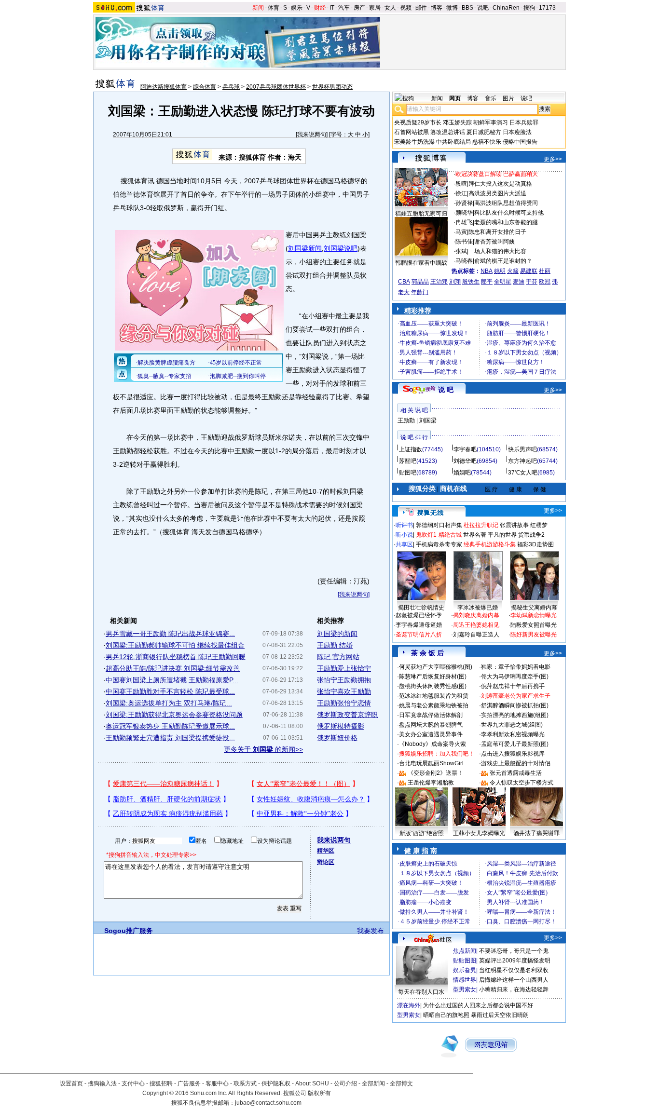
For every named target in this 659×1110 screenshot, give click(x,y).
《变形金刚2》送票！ (435, 773)
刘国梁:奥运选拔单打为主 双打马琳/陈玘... (169, 703)
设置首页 (71, 1083)
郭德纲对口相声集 (439, 525)
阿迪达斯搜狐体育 (163, 86)
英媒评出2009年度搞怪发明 (514, 960)
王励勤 (406, 420)
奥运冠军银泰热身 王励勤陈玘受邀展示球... (170, 726)
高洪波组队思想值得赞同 (506, 203)
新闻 (258, 7)
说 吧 (445, 389)
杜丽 (544, 271)
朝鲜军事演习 (490, 122)
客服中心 (217, 1083)
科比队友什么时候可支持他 (509, 212)
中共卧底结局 (453, 141)
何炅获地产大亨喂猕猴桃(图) (435, 666)
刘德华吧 (465, 461)
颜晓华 (464, 212)
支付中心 (133, 1083)
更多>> (553, 159)
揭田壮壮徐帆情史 (421, 607)
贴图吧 (407, 472)
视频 (406, 7)
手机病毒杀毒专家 (439, 544)
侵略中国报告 (520, 141)
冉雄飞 (464, 222)
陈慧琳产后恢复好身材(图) (433, 676)
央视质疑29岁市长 (417, 122)
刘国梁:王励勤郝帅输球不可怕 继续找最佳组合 (175, 645)
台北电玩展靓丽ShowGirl (431, 763)
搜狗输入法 (102, 1083)
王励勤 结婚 (335, 645)
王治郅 (439, 281)
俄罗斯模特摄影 (340, 726)
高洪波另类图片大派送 (497, 193)
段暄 (461, 183)
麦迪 (518, 281)
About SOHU (312, 1083)
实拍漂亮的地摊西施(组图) (515, 715)
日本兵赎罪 (523, 122)
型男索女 (464, 989)
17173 (547, 7)
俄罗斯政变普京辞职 (347, 714)
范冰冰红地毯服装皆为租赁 (433, 695)
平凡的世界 (502, 534)
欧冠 (544, 281)
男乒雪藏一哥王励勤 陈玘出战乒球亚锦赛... (170, 633)
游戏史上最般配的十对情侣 (515, 763)
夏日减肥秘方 (484, 132)
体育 (273, 7)
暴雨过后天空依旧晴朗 (500, 1015)
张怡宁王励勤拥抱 (344, 680)
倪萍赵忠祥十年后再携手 (513, 686)
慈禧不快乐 (486, 141)
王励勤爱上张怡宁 (344, 668)
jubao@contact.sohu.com (268, 1102)
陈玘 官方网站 (338, 657)
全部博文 (401, 1083)
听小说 (404, 534)
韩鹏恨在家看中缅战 (421, 262)
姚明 (500, 271)
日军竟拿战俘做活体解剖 (431, 715)
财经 (320, 7)
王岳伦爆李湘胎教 (431, 782)
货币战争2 (531, 534)
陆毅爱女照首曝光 (533, 625)
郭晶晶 (420, 281)
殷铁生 (471, 281)
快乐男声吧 (522, 449)
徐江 (461, 193)
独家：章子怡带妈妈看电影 (515, 666)
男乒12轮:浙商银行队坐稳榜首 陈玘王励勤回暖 (176, 657)
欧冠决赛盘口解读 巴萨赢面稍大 (496, 174)
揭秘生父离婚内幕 (534, 607)
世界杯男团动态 (332, 86)
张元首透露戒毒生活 (516, 773)
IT (332, 7)
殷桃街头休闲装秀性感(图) (433, 686)
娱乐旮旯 (464, 970)
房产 (359, 7)
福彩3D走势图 (535, 544)
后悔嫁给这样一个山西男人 (514, 979)
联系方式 (245, 1083)
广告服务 (189, 1083)
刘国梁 (428, 420)
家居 (375, 7)
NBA (487, 271)
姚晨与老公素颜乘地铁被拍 (433, 705)
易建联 (528, 271)
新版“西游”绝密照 (421, 833)
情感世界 (464, 979)
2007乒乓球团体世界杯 (276, 86)
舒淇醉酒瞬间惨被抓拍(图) (515, 705)
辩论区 (325, 862)
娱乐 (296, 7)
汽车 (344, 7)
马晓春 (464, 260)
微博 (452, 7)
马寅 (461, 232)
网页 (455, 98)
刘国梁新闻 (305, 248)
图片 (508, 98)
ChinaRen (506, 7)
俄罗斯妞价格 (337, 738)
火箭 (513, 271)
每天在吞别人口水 (421, 991)
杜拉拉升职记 (481, 525)
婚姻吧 (462, 472)
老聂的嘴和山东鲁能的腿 (506, 222)
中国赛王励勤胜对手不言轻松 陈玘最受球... (170, 691)
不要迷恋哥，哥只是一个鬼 (514, 951)
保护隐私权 (275, 1083)
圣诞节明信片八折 (419, 634)
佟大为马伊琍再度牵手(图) (515, 676)
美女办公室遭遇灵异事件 (431, 734)
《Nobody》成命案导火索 (432, 744)
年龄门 (419, 292)
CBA (404, 281)
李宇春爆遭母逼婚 (419, 625)
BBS (467, 7)
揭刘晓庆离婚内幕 (476, 615)
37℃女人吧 (522, 472)
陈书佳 (464, 241)
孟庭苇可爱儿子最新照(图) (515, 744)
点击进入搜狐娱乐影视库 (513, 753)
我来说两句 (311, 134)
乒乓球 (231, 86)
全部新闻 (373, 1083)
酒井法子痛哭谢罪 (536, 833)
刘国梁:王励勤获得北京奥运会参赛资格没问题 (174, 714)
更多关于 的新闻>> (263, 749)
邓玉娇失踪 (457, 122)
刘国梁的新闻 (337, 633)
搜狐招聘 (161, 1083)
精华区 (325, 850)
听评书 (404, 525)
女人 (390, 7)
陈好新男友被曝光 (533, 634)
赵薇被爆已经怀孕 (419, 615)
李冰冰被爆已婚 (477, 607)
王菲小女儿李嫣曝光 (479, 833)
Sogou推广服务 (128, 930)
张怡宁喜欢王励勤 (344, 691)
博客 (436, 7)
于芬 (531, 281)
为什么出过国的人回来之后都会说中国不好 (478, 1005)
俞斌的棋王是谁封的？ (503, 260)
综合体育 (204, 86)
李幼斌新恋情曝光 (533, 615)
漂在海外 (408, 1005)
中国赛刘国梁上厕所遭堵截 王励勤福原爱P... (172, 680)
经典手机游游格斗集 (490, 544)
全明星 (502, 281)
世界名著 (474, 534)
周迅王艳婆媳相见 (476, 625)
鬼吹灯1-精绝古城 (439, 534)
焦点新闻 (464, 951)
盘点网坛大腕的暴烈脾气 (431, 724)
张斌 (461, 251)
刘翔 (455, 281)
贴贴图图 (464, 960)
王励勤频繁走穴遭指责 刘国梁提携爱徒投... (170, 738)
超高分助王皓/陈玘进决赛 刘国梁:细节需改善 (173, 668)
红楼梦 (539, 525)
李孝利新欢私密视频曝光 (513, 734)
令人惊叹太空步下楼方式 (521, 782)
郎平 (487, 281)
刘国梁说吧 (340, 248)
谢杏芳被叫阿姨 (494, 241)
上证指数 (410, 449)
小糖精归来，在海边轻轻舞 (514, 989)
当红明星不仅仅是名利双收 (514, 970)
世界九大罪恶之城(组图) (512, 724)
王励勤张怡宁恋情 (344, 703)
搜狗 (529, 7)
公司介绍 (345, 1083)
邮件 (421, 7)
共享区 (404, 544)
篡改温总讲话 (447, 132)
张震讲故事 (514, 525)
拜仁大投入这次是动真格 (500, 183)
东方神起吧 (522, 461)
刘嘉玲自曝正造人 (476, 634)
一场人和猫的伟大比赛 (497, 251)
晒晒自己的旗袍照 (446, 1015)
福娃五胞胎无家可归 (421, 213)
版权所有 (319, 1093)
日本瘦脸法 (517, 132)
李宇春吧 (465, 449)
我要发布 (370, 930)
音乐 (490, 98)
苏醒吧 (407, 461)
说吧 (483, 7)
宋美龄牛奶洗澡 (414, 141)
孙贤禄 (464, 203)
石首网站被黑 (411, 132)
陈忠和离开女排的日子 (497, 232)
